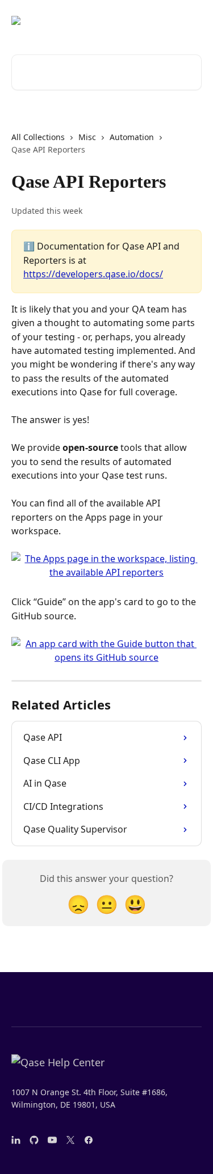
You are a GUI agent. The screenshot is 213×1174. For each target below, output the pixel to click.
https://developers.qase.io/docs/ (93, 274)
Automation (132, 137)
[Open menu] (191, 20)
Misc (87, 137)
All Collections (38, 137)
